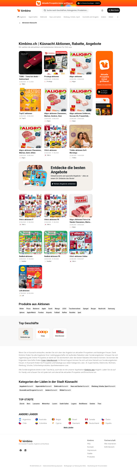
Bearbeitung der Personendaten (97, 466)
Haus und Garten (55, 17)
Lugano (74, 404)
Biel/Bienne (83, 404)
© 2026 (35, 466)
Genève (92, 404)
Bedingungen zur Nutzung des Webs (75, 466)
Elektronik (43, 17)
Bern (28, 404)
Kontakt (90, 447)
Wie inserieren (110, 444)
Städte (89, 453)
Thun (99, 404)
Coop (43, 360)
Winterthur (46, 404)
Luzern (54, 404)
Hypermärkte (33, 17)
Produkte (91, 457)
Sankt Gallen (64, 404)
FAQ (88, 444)
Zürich (22, 404)
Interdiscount (51, 360)
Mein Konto (114, 10)
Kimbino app (89, 369)
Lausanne (36, 404)
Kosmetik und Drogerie (91, 17)
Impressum (91, 450)
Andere (103, 17)
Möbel (111, 17)
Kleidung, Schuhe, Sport (72, 17)
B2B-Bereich (109, 447)
